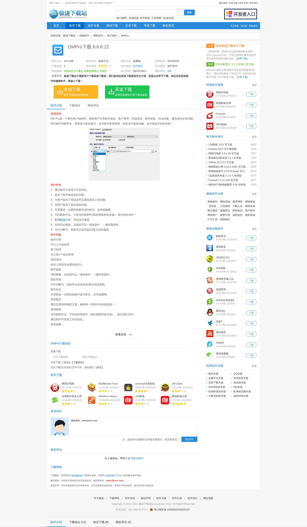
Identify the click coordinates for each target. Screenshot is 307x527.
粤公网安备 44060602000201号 (172, 509)
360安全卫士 (223, 257)
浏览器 (212, 206)
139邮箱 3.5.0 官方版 (220, 144)
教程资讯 (168, 25)
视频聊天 (225, 210)
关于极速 (99, 498)
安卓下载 (131, 25)
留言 (99, 367)
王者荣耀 (156, 18)
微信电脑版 (222, 353)
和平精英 (145, 18)
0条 (169, 71)
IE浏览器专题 (240, 378)
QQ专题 (237, 373)
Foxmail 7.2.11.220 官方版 (223, 180)
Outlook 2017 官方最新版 (222, 148)
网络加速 (250, 206)
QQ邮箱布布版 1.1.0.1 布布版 (224, 175)
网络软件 (98, 35)
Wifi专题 (238, 387)
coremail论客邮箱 (145, 383)
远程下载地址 (89, 356)
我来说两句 (137, 458)
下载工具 (238, 206)
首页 (56, 25)
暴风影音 (221, 246)
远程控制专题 (240, 395)
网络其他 (225, 201)
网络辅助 (212, 201)
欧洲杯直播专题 (242, 391)
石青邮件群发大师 (72, 396)
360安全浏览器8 (225, 300)
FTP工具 (212, 219)
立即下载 (242, 58)
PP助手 (220, 342)
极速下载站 (69, 35)
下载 (251, 94)
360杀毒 (220, 268)
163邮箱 (139, 396)
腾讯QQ (220, 310)
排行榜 (244, 26)
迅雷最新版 (76, 475)
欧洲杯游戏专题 (217, 391)
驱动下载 (112, 25)
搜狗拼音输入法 (224, 278)
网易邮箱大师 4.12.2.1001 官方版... (228, 166)
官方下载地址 (60, 356)
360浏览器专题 (216, 387)
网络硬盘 (250, 201)
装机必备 (253, 26)
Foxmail (220, 113)
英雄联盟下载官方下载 (230, 45)
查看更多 (120, 334)
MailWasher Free (108, 383)
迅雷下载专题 (215, 382)
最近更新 (223, 3)
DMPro (125, 35)
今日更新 (234, 26)
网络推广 (212, 215)
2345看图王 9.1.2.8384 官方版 (235, 64)
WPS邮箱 (221, 124)
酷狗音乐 (221, 236)
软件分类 (243, 3)
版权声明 (146, 498)
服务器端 (250, 215)
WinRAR (110, 475)
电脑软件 (84, 35)
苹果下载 (149, 25)
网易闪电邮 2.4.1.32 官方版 (223, 153)
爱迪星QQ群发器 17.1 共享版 (224, 157)
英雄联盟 (134, 18)
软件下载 (75, 25)
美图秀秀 (221, 289)
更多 (254, 85)
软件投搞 (130, 498)
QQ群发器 (168, 18)
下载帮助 (78, 362)
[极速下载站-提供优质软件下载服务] (68, 18)
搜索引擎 (225, 215)
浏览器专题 (239, 382)
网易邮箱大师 (179, 396)
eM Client (177, 383)
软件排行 (253, 3)
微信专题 (213, 373)
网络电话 (238, 210)
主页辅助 (225, 206)
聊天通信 (212, 210)
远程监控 (238, 215)
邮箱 (62, 219)
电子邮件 (112, 35)
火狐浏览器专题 (217, 395)
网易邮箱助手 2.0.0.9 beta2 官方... (227, 171)
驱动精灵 (221, 332)
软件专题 (233, 3)
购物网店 (225, 219)
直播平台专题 (215, 378)
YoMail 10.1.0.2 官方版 (221, 162)
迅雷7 (219, 321)
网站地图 (208, 498)
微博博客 (238, 201)
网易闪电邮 (68, 383)
